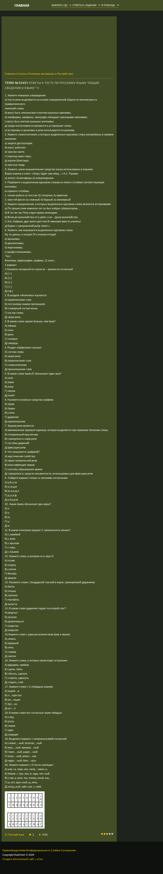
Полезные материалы (41, 73)
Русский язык (65, 73)
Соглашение (68, 850)
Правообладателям (13, 850)
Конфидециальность (38, 850)
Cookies (55, 850)
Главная (21, 5)
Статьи (21, 73)
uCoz (40, 859)
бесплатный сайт (23, 859)
